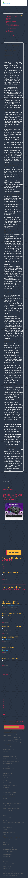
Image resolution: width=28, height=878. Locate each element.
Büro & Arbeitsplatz (7, 847)
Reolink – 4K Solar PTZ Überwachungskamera (11, 602)
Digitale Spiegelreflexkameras (10, 761)
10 (3, 695)
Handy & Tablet (6, 854)
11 (3, 697)
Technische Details (10, 19)
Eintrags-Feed (16, 737)
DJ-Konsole (8, 495)
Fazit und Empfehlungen (11, 28)
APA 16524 (5, 813)
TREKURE (5, 820)
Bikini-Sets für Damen (8, 756)
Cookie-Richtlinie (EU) (8, 740)
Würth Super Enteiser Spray (9, 801)
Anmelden (15, 734)
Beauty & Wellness (7, 871)
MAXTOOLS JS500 (7, 827)
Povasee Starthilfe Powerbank (10, 825)
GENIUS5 (5, 829)
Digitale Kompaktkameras (9, 758)
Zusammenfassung (11, 31)
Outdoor (5, 859)
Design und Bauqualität (11, 21)
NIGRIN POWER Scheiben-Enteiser (11, 808)
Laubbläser (5, 780)
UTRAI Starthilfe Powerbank (9, 810)
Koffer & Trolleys (7, 778)
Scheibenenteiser (7, 805)
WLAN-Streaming (12, 496)
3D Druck (5, 868)
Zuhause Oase (6, 851)
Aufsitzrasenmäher (7, 749)
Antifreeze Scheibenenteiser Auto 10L (12, 803)
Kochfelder (5, 775)
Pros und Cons (10, 27)
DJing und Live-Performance (12, 24)
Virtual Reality (6, 866)
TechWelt (6, 589)
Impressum (5, 737)
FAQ (8, 30)
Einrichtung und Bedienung (12, 22)
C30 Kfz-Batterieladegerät (9, 832)
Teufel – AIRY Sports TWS (12, 626)
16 (3, 707)
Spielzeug (5, 844)
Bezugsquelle (13, 552)
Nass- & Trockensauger (8, 789)
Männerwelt (5, 856)
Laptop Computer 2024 (8, 792)
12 (3, 699)
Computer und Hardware (9, 839)
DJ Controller (19, 589)
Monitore (5, 787)
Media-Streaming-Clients (9, 785)
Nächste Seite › (8, 794)
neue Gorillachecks (7, 863)
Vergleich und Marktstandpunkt (13, 25)
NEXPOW (5, 798)
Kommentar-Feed (17, 739)
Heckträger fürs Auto (8, 768)
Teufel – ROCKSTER (10, 637)
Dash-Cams (5, 751)
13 (3, 701)
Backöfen (5, 754)
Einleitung (9, 18)
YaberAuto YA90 (7, 817)
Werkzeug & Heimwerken (9, 849)
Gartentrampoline (7, 766)
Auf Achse (5, 861)
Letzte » (14, 794)
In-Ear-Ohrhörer (7, 773)
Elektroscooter (6, 763)
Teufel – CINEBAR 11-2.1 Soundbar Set (11, 615)
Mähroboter (5, 782)
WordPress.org (17, 742)
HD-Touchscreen (10, 498)
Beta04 (4, 815)
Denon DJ (8, 489)
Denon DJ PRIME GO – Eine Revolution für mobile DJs (11, 16)
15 (3, 705)
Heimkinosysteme (7, 770)
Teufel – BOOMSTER (10, 659)
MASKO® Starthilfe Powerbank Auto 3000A (13, 822)
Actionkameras (6, 746)
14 (3, 703)
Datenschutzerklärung (8, 735)
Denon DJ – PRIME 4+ (10, 572)
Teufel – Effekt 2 (8, 648)
